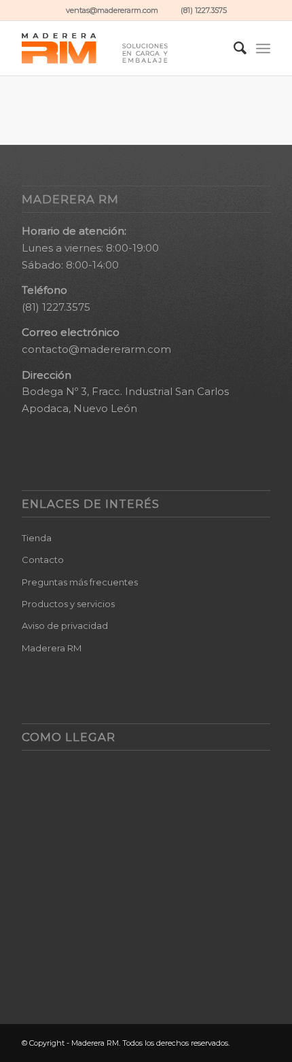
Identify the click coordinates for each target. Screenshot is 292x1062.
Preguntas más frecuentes (80, 582)
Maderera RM (51, 648)
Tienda (37, 537)
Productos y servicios (68, 603)
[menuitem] (233, 48)
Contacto (43, 559)
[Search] (233, 48)
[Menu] (263, 48)
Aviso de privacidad (65, 625)
